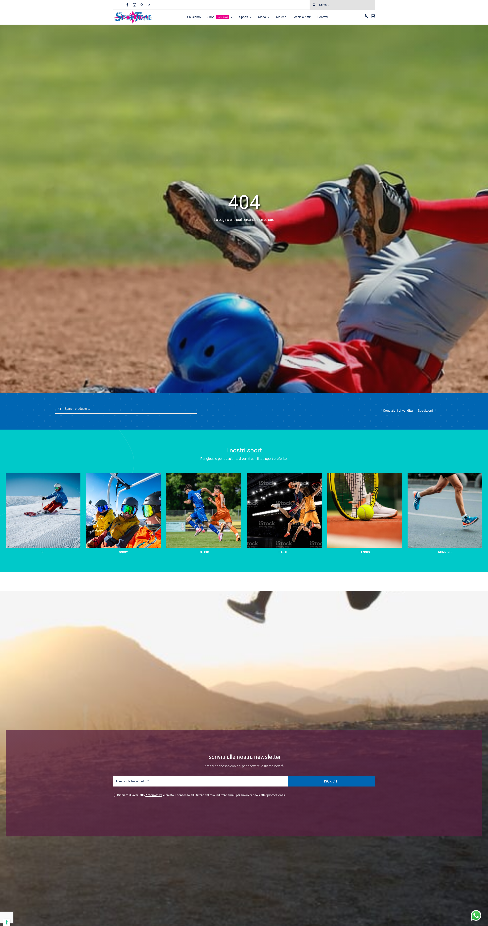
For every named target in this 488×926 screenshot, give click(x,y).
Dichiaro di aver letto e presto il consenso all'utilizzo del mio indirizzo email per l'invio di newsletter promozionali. (201, 795)
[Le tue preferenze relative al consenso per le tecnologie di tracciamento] (6, 922)
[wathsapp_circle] (475, 910)
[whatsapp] (141, 4)
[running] (445, 474)
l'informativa (153, 795)
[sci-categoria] (123, 474)
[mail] (148, 4)
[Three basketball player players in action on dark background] (284, 474)
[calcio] (203, 474)
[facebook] (127, 4)
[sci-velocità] (43, 474)
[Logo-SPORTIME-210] (133, 11)
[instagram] (134, 4)
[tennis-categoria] (364, 474)
